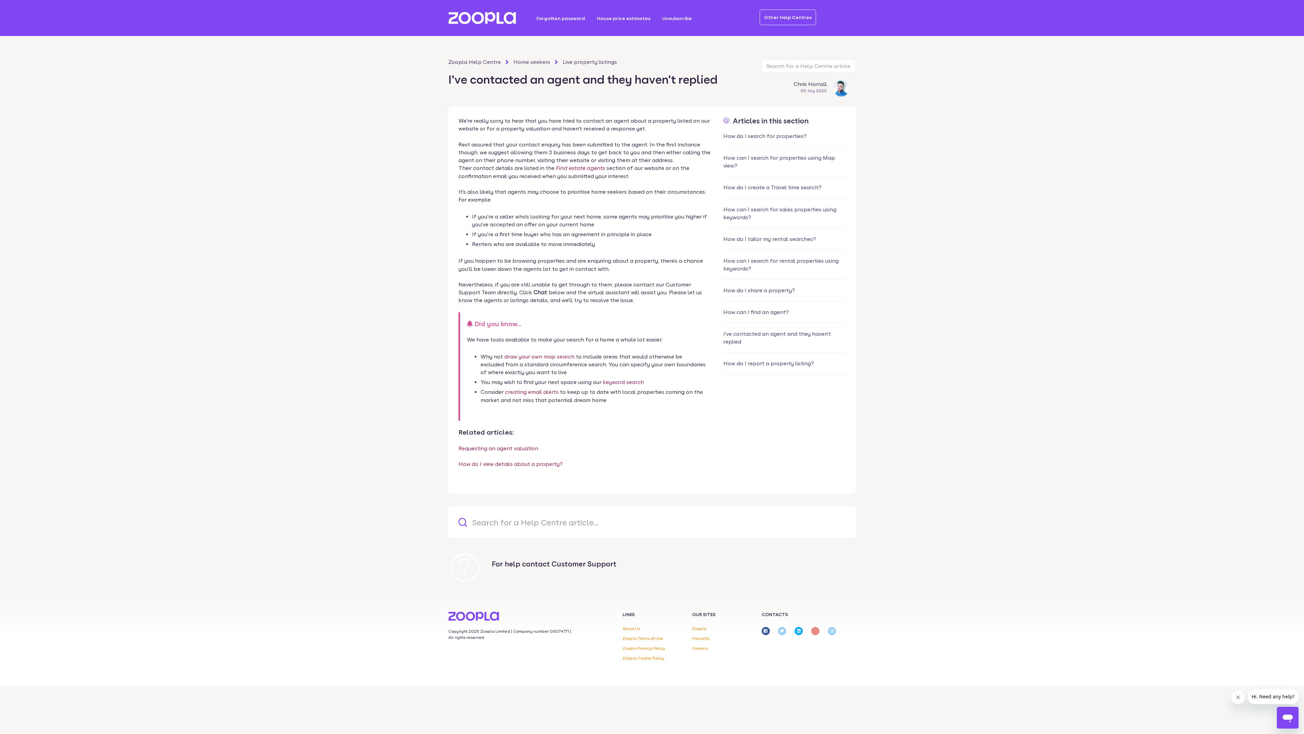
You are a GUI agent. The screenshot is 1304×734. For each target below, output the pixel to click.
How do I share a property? (759, 290)
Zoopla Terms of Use (642, 638)
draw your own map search (539, 356)
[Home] (482, 18)
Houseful (701, 638)
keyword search (623, 382)
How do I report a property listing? (768, 363)
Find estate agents (580, 168)
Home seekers (531, 62)
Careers (700, 648)
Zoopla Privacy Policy (643, 648)
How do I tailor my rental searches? (769, 239)
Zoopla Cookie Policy (643, 658)
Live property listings (590, 62)
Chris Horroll (810, 84)
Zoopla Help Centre (474, 62)
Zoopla (699, 628)
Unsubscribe (677, 18)
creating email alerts (532, 392)
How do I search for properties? (765, 136)
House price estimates (623, 18)
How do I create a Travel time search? (772, 187)
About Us (631, 628)
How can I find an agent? (756, 312)
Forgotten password (561, 18)
